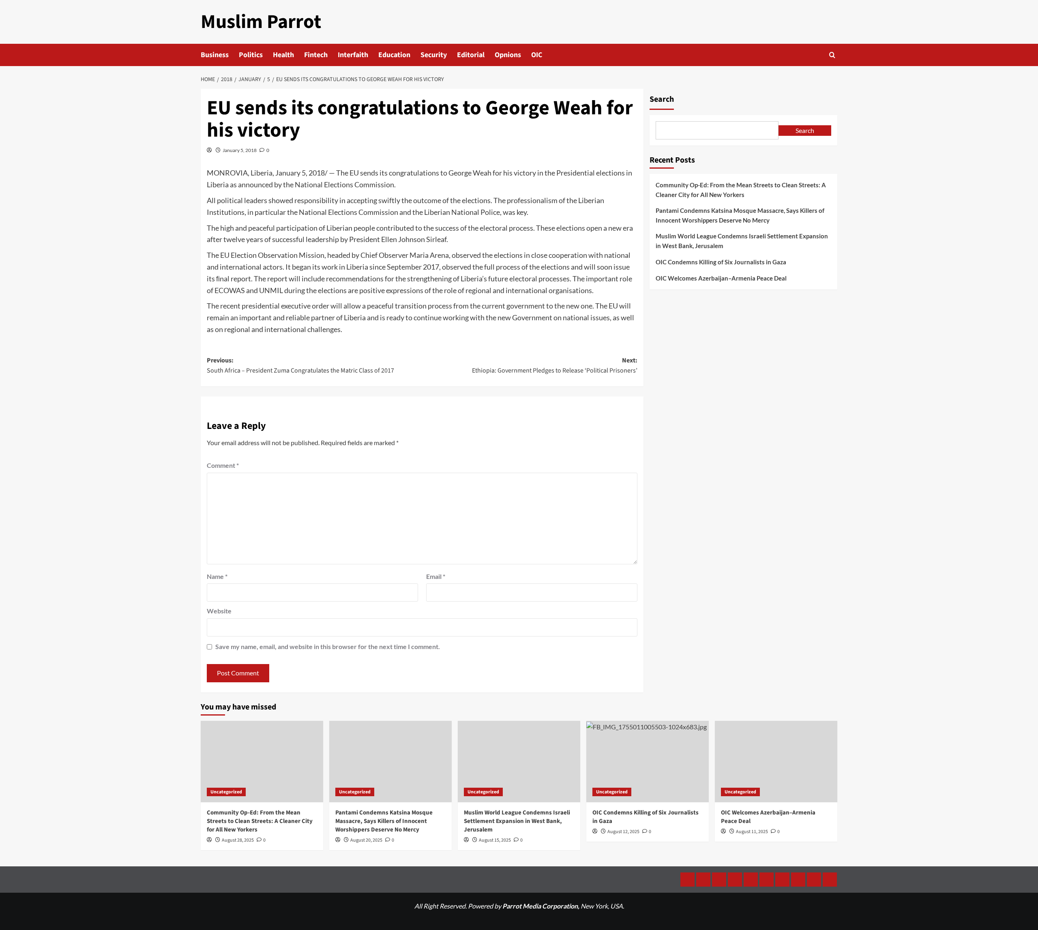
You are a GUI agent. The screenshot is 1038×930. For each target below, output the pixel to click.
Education (394, 55)
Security (433, 55)
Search (662, 99)
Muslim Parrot (261, 22)
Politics (251, 55)
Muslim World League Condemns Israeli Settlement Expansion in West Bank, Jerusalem (742, 240)
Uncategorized (226, 792)
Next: (554, 365)
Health (283, 55)
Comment (223, 465)
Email (435, 576)
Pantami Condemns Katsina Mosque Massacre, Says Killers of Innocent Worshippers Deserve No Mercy (740, 215)
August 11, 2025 (752, 831)
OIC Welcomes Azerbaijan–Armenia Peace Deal (721, 278)
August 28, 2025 (238, 840)
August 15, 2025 (495, 840)
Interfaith (353, 55)
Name (217, 576)
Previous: (300, 365)
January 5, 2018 (240, 150)
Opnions (508, 55)
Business (215, 55)
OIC (536, 55)
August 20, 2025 (366, 840)
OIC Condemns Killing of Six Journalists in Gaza (721, 262)
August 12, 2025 (623, 831)
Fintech (316, 55)
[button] (832, 55)
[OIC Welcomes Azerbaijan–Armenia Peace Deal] (776, 761)
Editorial (471, 55)
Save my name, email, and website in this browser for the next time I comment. (327, 646)
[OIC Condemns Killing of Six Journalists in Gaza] (647, 761)
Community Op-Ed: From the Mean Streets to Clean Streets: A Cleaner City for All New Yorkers (741, 189)
